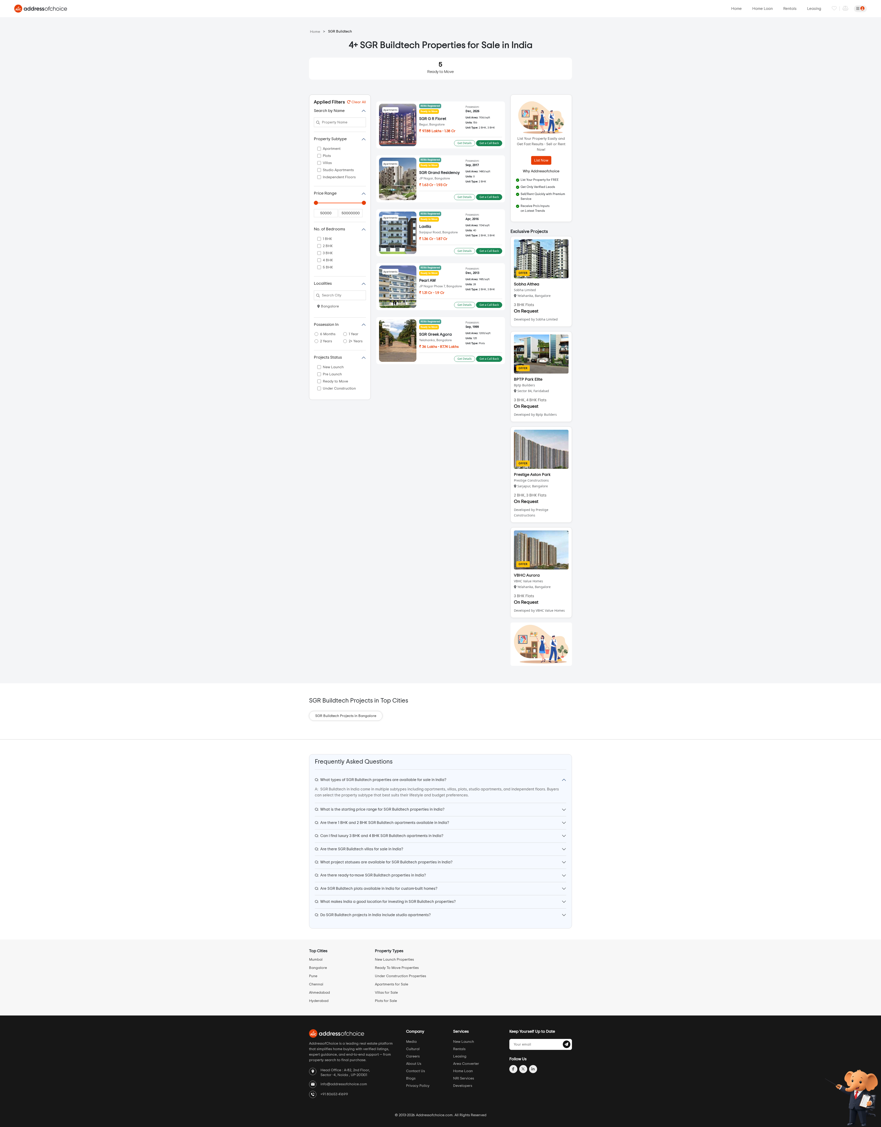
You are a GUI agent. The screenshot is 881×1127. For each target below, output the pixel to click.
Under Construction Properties (400, 976)
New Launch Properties (394, 959)
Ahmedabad (319, 992)
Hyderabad (319, 1001)
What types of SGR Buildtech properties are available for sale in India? (380, 780)
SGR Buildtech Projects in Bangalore (345, 716)
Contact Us (415, 1071)
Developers (462, 1086)
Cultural (413, 1049)
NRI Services (463, 1078)
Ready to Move (440, 67)
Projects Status (328, 357)
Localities (323, 284)
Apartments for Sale (391, 984)
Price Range (325, 193)
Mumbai (316, 959)
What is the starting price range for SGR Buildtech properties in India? (379, 809)
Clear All (358, 102)
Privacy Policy (417, 1086)
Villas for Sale (386, 992)
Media (411, 1041)
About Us (413, 1064)
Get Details (464, 143)
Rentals (790, 9)
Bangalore (330, 306)
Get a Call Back (489, 143)
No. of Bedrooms (329, 229)
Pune (313, 976)
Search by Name (329, 111)
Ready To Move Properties (397, 968)
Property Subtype (330, 139)
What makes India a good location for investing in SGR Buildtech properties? (385, 902)
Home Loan (762, 9)
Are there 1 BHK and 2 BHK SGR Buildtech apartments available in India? (382, 823)
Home (736, 9)
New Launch (463, 1041)
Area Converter (466, 1064)
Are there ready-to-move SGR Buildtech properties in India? (370, 875)
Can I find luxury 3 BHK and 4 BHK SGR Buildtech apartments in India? (379, 836)
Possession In (326, 325)
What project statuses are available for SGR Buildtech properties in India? (383, 862)
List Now (541, 160)
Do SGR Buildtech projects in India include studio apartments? (373, 915)
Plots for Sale (386, 1001)
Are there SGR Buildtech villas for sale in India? (359, 849)
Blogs (410, 1078)
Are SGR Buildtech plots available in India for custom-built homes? (376, 888)
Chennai (316, 984)
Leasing (814, 9)
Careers (413, 1056)
